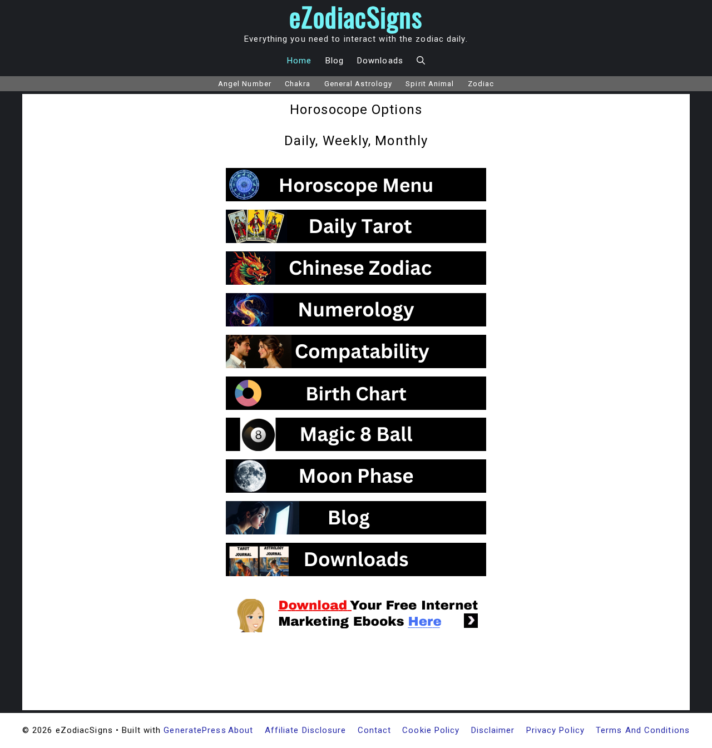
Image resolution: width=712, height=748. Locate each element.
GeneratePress (195, 730)
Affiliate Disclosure (306, 730)
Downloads (380, 61)
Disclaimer (493, 730)
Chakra (298, 84)
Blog (334, 61)
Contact (375, 730)
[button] (421, 61)
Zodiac (481, 84)
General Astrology (358, 84)
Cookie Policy (430, 730)
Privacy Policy (555, 730)
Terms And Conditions (643, 730)
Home (299, 61)
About (241, 730)
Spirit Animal (430, 84)
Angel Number (244, 84)
